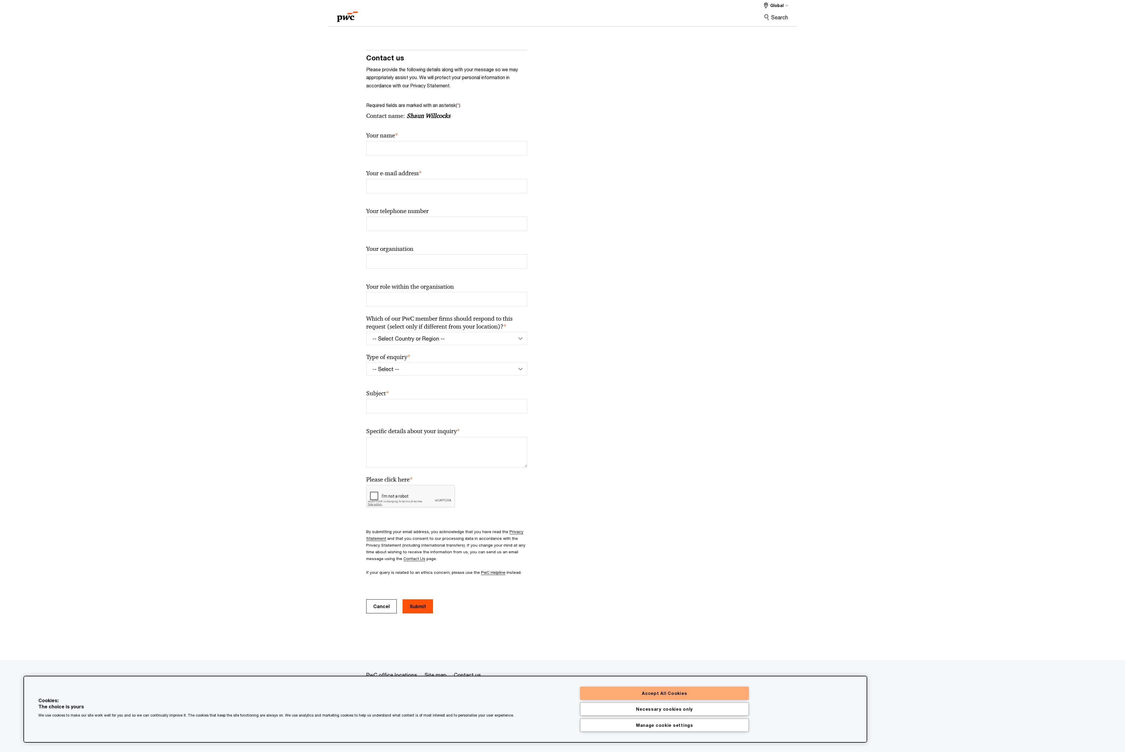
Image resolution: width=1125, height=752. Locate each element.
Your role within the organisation (410, 286)
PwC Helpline (493, 572)
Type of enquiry (388, 357)
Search (779, 17)
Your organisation (389, 249)
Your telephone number (397, 211)
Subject (377, 393)
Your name (382, 135)
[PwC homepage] (347, 15)
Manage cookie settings (664, 725)
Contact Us (414, 558)
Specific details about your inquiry (413, 431)
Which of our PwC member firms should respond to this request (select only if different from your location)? (439, 323)
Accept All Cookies (664, 693)
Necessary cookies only (664, 709)
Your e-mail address (394, 173)
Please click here (389, 480)
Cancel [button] (381, 606)
